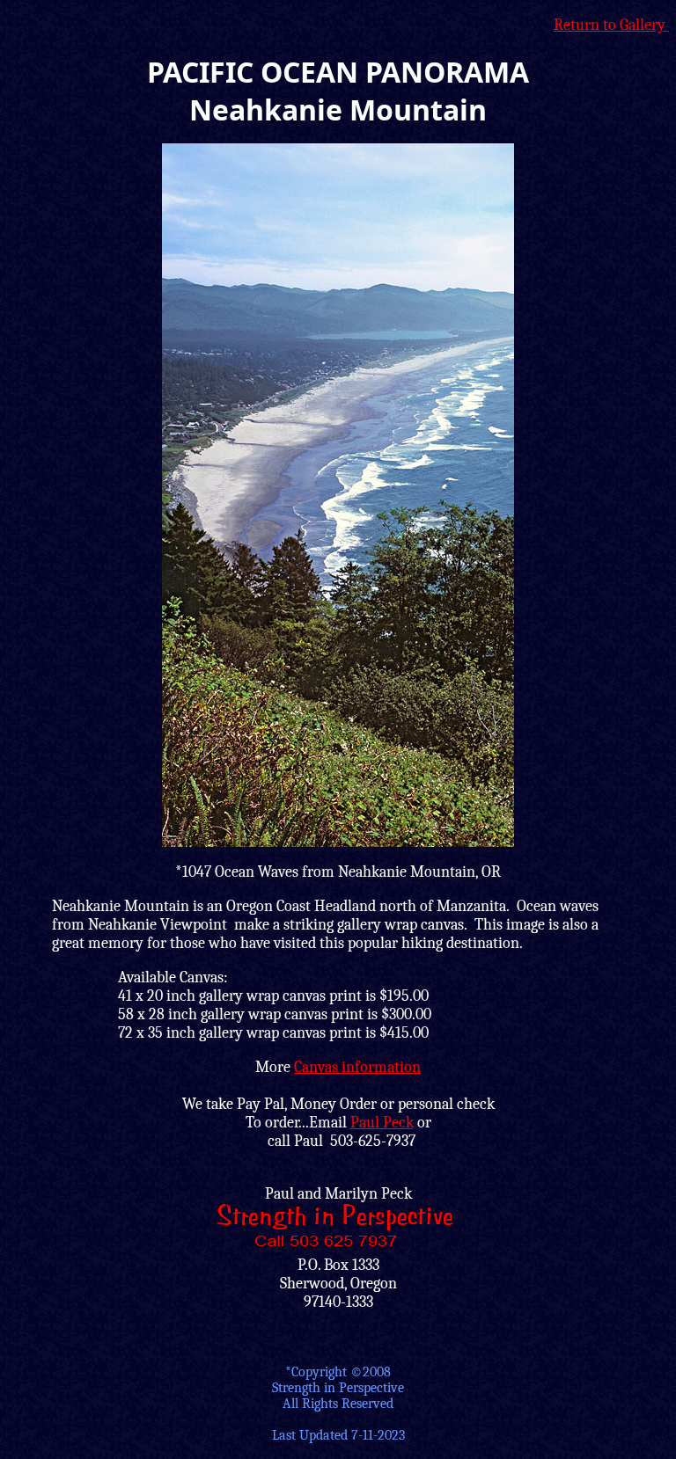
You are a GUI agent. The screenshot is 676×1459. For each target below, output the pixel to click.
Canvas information (357, 1067)
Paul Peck (382, 1122)
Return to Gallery (611, 25)
